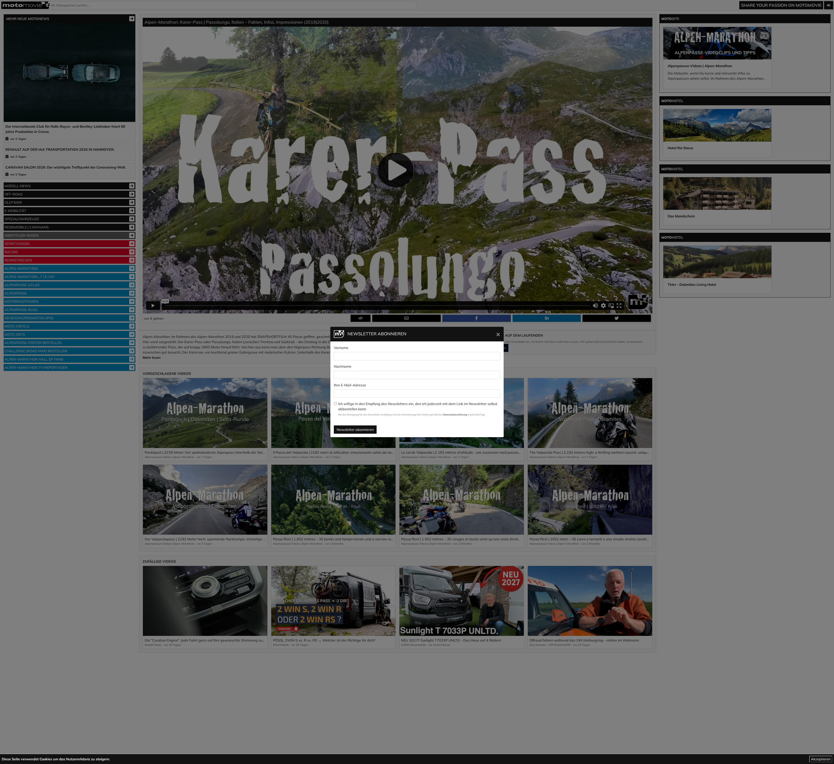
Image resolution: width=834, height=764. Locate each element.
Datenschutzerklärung (455, 414)
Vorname (341, 348)
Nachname (342, 366)
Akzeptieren (821, 759)
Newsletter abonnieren (355, 429)
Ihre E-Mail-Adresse (350, 385)
